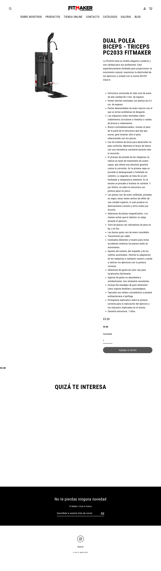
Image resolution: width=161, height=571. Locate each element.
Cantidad (107, 334)
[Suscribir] (102, 513)
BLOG (138, 16)
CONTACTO (92, 16)
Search (81, 546)
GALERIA (126, 16)
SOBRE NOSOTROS (31, 16)
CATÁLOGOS (110, 16)
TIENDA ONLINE (73, 16)
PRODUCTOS (52, 16)
